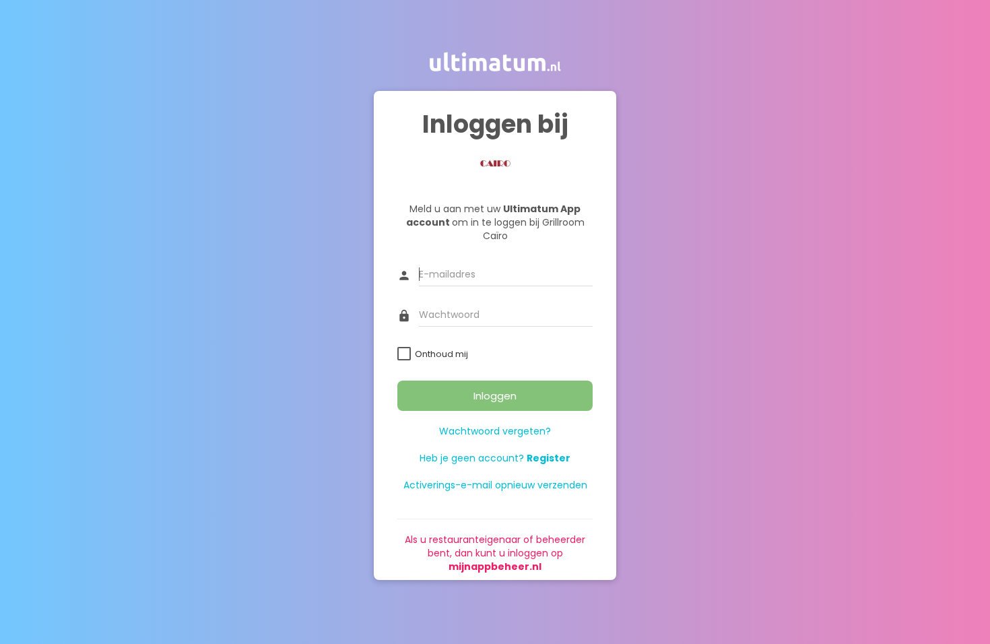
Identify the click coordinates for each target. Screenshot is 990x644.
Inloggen (495, 396)
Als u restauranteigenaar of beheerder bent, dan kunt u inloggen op (495, 554)
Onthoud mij (441, 354)
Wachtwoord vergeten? (495, 432)
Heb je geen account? (495, 458)
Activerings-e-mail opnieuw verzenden (495, 485)
